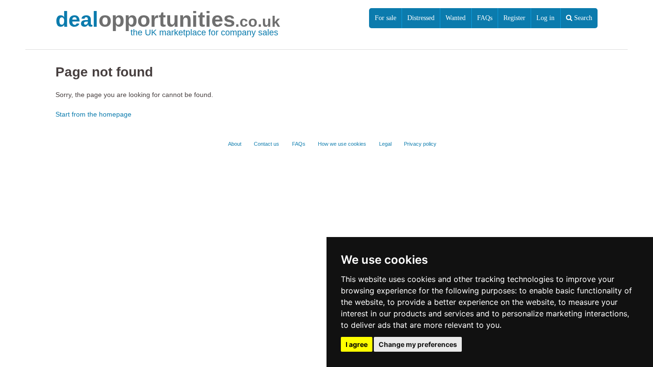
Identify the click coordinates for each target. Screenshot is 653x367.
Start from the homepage (93, 114)
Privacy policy (420, 144)
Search (582, 18)
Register (514, 18)
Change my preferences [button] (418, 344)
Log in (545, 18)
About (234, 144)
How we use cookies (342, 144)
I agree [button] (357, 344)
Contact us (266, 144)
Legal (385, 144)
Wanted (456, 18)
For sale (385, 18)
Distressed (421, 18)
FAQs (484, 18)
